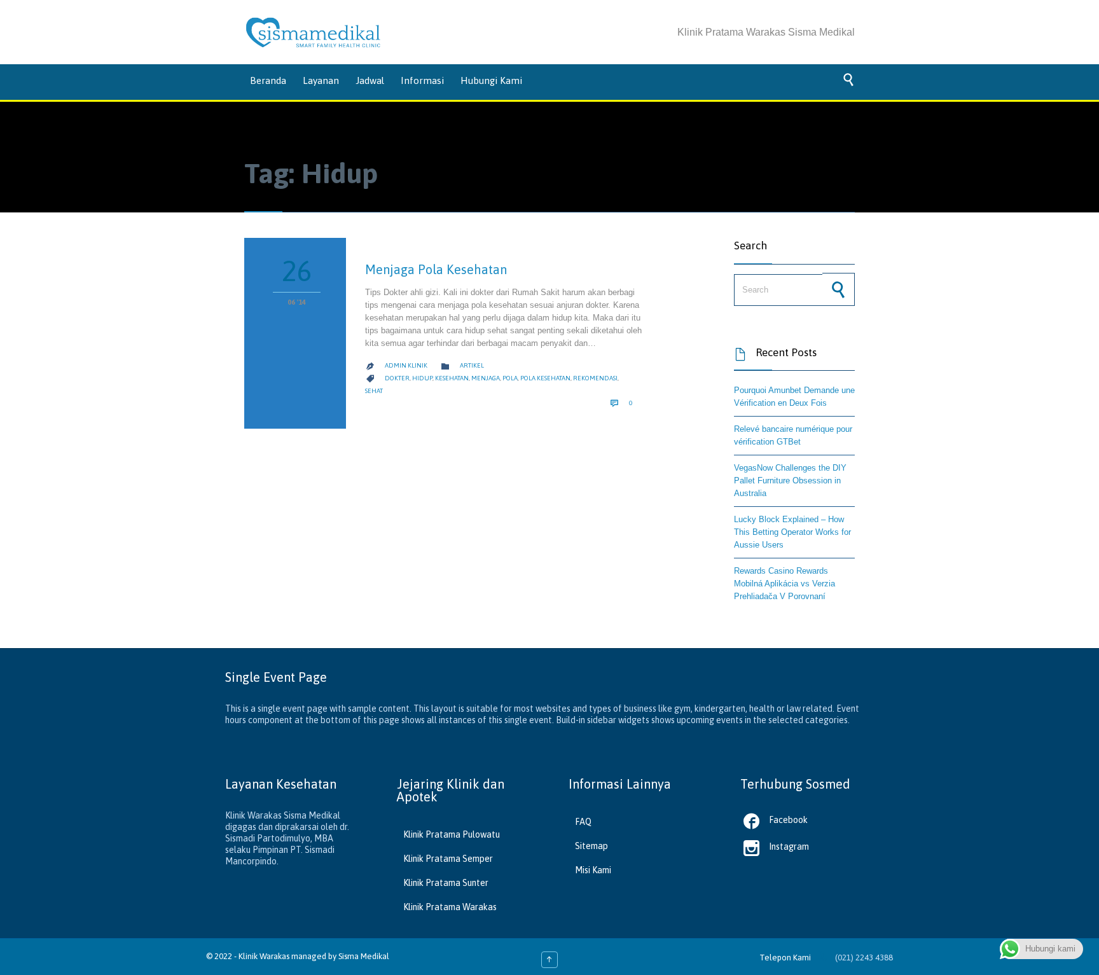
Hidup (422, 378)
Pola (510, 378)
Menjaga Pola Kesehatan (436, 269)
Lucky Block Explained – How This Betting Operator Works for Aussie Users (792, 532)
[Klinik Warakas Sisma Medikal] (313, 32)
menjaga (485, 378)
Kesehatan (452, 378)
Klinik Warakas (263, 956)
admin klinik (406, 365)
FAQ (583, 822)
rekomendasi (595, 378)
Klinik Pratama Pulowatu (451, 834)
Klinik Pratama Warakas (450, 907)
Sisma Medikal (363, 956)
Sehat (374, 390)
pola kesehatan (545, 378)
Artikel (472, 365)
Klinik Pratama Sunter (445, 883)
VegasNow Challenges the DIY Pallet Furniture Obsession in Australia (790, 480)
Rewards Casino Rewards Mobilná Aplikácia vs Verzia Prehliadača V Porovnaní (784, 583)
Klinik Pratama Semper (448, 859)
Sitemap (591, 846)
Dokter (397, 378)
